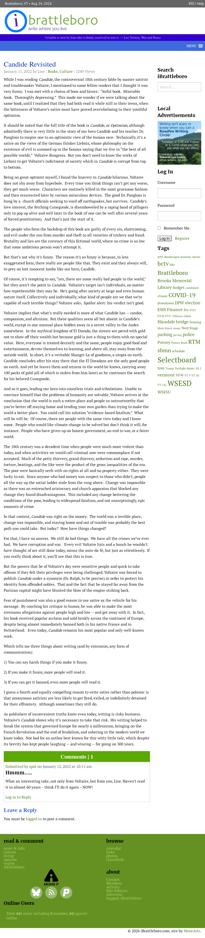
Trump (170, 368)
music (176, 328)
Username (167, 182)
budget (178, 287)
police (188, 334)
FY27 (168, 316)
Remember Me (176, 228)
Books (53, 71)
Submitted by (17, 766)
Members (114, 883)
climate (163, 296)
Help (200, 3)
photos (112, 856)
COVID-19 (182, 295)
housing (195, 322)
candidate (192, 288)
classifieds (115, 859)
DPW (179, 303)
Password (166, 205)
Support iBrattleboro (123, 898)
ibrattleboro (14, 867)
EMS (162, 309)
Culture (66, 71)
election (192, 303)
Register (182, 238)
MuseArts (192, 931)
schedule (178, 351)
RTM (194, 342)
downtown (166, 303)
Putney (164, 342)
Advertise (114, 894)
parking (165, 334)
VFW (180, 375)
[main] (77, 442)
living (9, 856)
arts (160, 257)
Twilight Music (185, 368)
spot (32, 766)
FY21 (193, 310)
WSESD (180, 383)
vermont (166, 375)
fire (186, 310)
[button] (191, 46)
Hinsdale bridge (173, 322)
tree (161, 368)
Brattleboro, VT (16, 3)
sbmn (164, 350)
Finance (175, 309)
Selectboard (177, 359)
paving (177, 335)
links (110, 852)
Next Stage (190, 328)
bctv (163, 263)
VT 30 (195, 375)
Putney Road (179, 343)
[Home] (52, 20)
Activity (113, 887)
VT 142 (162, 385)
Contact (113, 879)
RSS (191, 3)
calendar (113, 848)
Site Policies (117, 891)
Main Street (165, 328)
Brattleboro (173, 273)
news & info (14, 848)
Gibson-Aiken (181, 316)
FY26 (161, 316)
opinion (10, 859)
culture (10, 852)
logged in (34, 819)
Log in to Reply (18, 797)
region (9, 863)
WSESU (164, 392)
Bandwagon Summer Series (182, 257)
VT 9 (187, 375)
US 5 (198, 368)
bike (172, 264)
